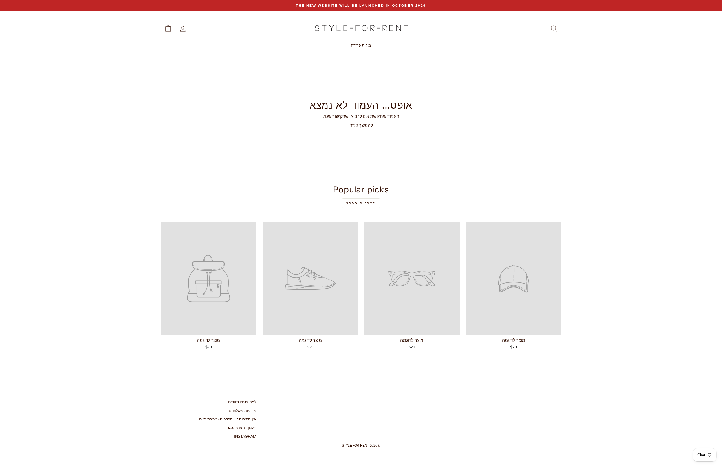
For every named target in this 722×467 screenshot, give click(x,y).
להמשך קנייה (361, 125)
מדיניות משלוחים (242, 411)
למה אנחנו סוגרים (242, 402)
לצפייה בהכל (361, 203)
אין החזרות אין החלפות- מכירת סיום (227, 419)
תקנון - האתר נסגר (241, 428)
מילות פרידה (361, 45)
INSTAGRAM (245, 436)
